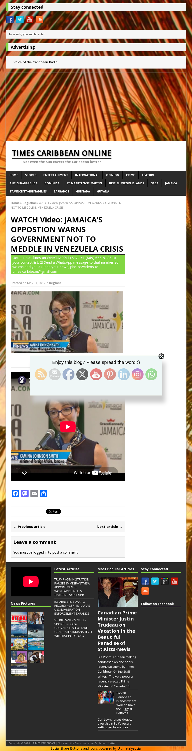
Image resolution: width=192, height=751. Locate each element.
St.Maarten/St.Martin (84, 183)
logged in (40, 552)
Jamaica (171, 183)
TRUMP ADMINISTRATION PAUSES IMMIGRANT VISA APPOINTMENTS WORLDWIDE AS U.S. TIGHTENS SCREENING (72, 587)
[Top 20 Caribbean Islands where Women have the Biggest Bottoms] (106, 701)
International (87, 175)
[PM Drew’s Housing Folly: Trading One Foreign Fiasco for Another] (19, 660)
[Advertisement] (96, 106)
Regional (56, 283)
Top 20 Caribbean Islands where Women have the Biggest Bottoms (126, 703)
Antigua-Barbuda (23, 183)
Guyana (103, 191)
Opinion (112, 175)
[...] (127, 686)
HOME (13, 175)
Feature (148, 175)
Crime (130, 175)
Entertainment (55, 175)
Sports (30, 175)
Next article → (109, 526)
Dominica (51, 183)
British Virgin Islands (126, 183)
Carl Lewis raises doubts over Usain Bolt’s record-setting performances (115, 723)
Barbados (61, 191)
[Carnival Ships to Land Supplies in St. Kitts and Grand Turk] (19, 634)
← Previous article (29, 526)
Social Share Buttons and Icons (74, 748)
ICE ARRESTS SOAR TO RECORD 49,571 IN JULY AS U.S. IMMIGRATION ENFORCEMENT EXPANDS (72, 607)
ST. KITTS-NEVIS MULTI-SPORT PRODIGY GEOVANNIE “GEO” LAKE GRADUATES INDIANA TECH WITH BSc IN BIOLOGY (73, 628)
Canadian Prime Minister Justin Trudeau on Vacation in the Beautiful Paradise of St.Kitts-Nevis (117, 631)
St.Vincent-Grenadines (28, 191)
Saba (154, 183)
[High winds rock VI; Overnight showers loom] (36, 634)
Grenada (83, 191)
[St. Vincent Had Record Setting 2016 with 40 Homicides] (36, 660)
